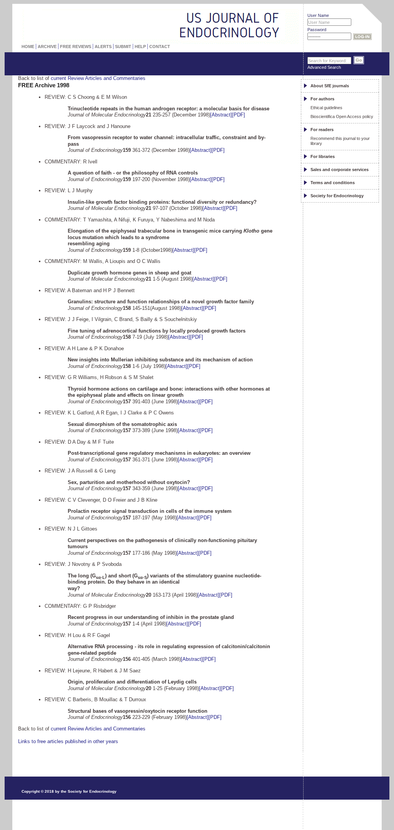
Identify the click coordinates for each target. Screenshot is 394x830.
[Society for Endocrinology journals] (140, 13)
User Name (318, 15)
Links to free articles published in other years (68, 741)
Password (316, 29)
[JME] (274, 18)
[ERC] (274, 26)
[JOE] (274, 9)
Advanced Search (324, 67)
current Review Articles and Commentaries (98, 78)
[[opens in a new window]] (343, 770)
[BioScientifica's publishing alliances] (154, 810)
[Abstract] (221, 115)
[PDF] (238, 115)
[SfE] (288, 26)
